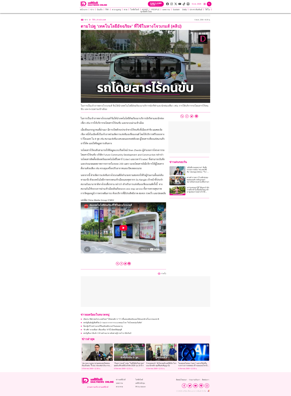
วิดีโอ (207, 10)
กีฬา (107, 10)
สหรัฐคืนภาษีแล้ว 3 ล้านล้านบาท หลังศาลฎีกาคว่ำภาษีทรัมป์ (107, 333)
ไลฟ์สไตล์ (134, 10)
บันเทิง (100, 10)
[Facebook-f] (184, 385)
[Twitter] (125, 263)
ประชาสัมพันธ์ (196, 10)
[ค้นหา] (209, 4)
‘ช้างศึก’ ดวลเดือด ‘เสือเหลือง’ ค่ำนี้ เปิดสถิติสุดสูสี (102, 330)
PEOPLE (155, 10)
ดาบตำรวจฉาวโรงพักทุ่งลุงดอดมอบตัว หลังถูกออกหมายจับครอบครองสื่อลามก (198, 179)
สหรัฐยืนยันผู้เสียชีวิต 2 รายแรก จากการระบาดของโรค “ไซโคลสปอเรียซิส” (112, 323)
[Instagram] (207, 385)
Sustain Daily (180, 10)
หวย (125, 10)
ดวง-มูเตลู (116, 10)
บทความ (166, 10)
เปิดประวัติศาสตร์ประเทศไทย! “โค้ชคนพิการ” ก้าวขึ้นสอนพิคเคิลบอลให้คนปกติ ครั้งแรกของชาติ (121, 319)
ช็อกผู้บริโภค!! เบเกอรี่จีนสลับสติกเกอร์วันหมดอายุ (103, 326)
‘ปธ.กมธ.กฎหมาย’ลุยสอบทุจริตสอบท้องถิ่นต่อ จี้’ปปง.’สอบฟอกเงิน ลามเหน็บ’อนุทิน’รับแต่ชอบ (96, 365)
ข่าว (92, 10)
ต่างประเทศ (101, 20)
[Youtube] (195, 385)
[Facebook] (121, 263)
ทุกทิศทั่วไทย (146, 12)
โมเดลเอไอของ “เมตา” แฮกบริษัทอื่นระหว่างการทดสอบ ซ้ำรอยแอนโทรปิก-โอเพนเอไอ (193, 365)
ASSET (145, 10)
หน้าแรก (84, 10)
